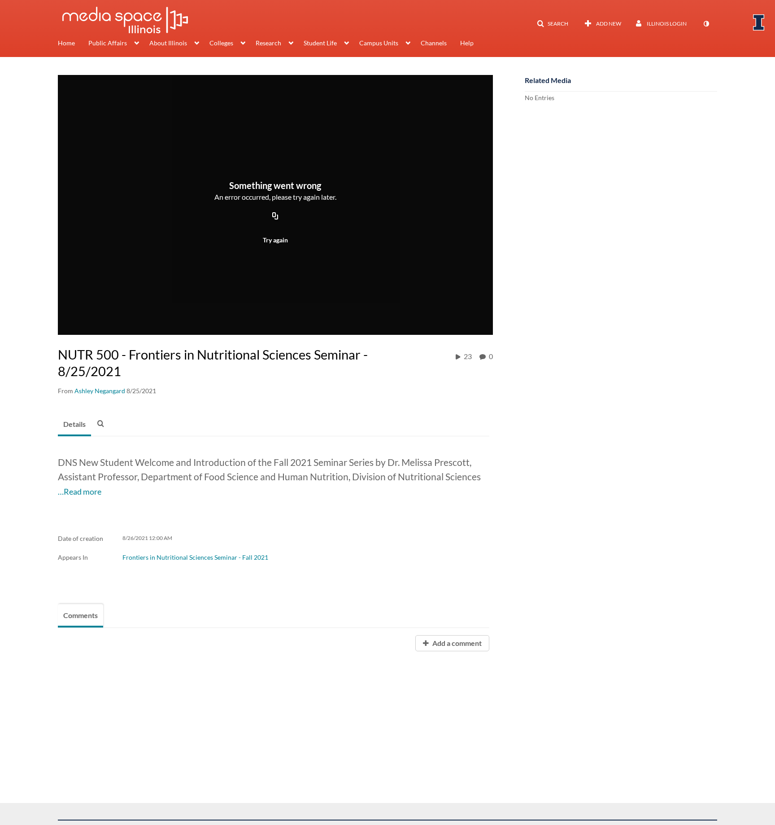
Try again (275, 240)
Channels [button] (434, 43)
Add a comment (456, 643)
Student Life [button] (320, 43)
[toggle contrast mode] (706, 24)
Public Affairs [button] (107, 43)
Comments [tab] (80, 615)
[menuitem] (73, 44)
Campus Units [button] (378, 43)
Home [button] (66, 43)
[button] (552, 24)
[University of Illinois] (759, 22)
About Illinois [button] (168, 43)
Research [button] (268, 43)
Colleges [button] (221, 43)
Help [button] (467, 43)
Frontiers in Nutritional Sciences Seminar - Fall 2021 (195, 557)
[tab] (74, 424)
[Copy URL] (275, 216)
